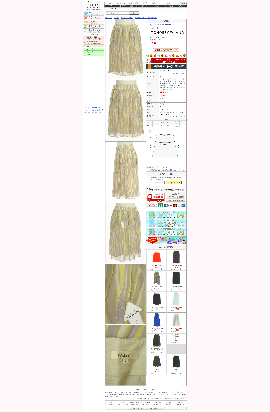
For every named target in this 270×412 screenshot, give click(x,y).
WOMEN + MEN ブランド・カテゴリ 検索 (94, 38)
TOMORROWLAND (164, 25)
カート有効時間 (180, 3)
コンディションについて (177, 73)
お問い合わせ (173, 170)
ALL (94, 13)
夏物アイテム (94, 26)
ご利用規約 (180, 402)
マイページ (89, 52)
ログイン (89, 46)
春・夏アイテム (95, 30)
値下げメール (145, 6)
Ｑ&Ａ (110, 3)
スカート (162, 98)
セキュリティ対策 (123, 404)
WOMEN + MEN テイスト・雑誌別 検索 (93, 42)
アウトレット (94, 17)
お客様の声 (169, 402)
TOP (111, 402)
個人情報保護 (134, 404)
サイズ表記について (179, 117)
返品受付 (168, 404)
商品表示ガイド (157, 3)
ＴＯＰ (110, 6)
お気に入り (89, 55)
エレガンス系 (164, 109)
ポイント (169, 3)
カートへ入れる (166, 51)
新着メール (133, 6)
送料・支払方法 (145, 402)
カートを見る (90, 49)
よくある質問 (157, 402)
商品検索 (122, 402)
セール (91, 21)
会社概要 (111, 404)
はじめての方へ (134, 402)
